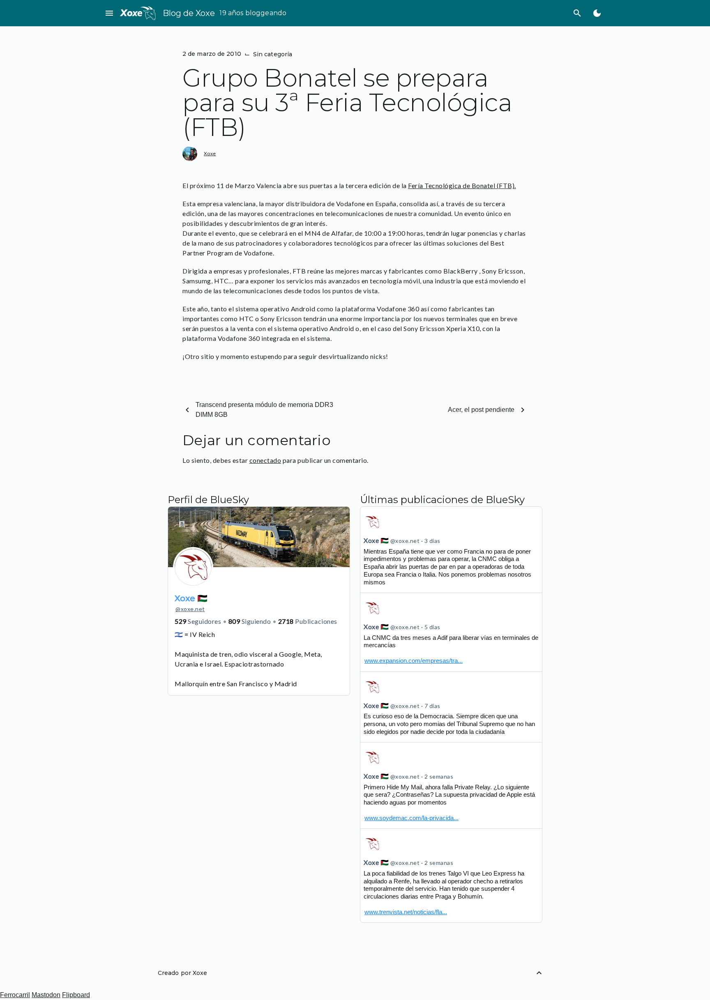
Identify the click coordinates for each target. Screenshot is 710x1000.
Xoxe (210, 153)
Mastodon (46, 994)
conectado (265, 460)
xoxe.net (190, 608)
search (577, 13)
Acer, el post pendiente (481, 409)
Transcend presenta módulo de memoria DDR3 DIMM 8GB (264, 409)
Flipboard (76, 994)
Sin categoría (272, 54)
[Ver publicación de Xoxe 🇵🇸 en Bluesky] (451, 632)
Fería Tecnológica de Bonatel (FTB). (462, 185)
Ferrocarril (15, 994)
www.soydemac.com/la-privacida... (411, 817)
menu (109, 13)
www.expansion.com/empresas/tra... (413, 660)
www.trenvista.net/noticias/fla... (405, 911)
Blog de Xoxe (189, 13)
